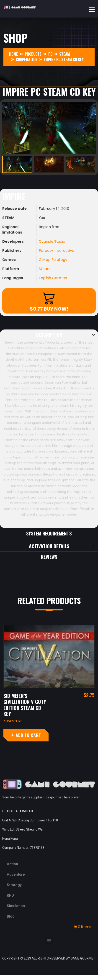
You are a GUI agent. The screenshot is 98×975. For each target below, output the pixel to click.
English (45, 277)
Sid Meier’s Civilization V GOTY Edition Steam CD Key (24, 704)
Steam (45, 268)
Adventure (12, 721)
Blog (11, 916)
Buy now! (49, 309)
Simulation (16, 906)
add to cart (28, 735)
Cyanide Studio (52, 241)
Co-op (45, 259)
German (59, 277)
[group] (49, 128)
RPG (10, 895)
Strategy (59, 259)
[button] (49, 940)
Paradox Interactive (56, 250)
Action (12, 864)
